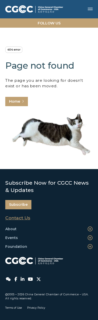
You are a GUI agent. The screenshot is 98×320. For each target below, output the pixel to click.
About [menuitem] (11, 229)
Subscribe (18, 204)
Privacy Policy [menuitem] (36, 307)
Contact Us (17, 217)
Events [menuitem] (11, 237)
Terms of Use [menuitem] (13, 307)
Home (14, 101)
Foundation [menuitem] (16, 246)
